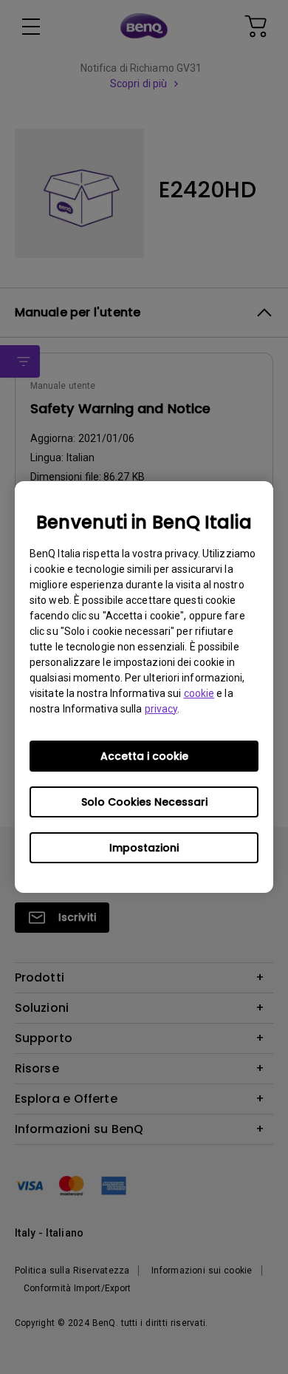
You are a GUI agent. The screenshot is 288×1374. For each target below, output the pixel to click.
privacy (161, 709)
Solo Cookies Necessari (144, 802)
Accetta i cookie (144, 756)
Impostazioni (144, 847)
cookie (199, 693)
